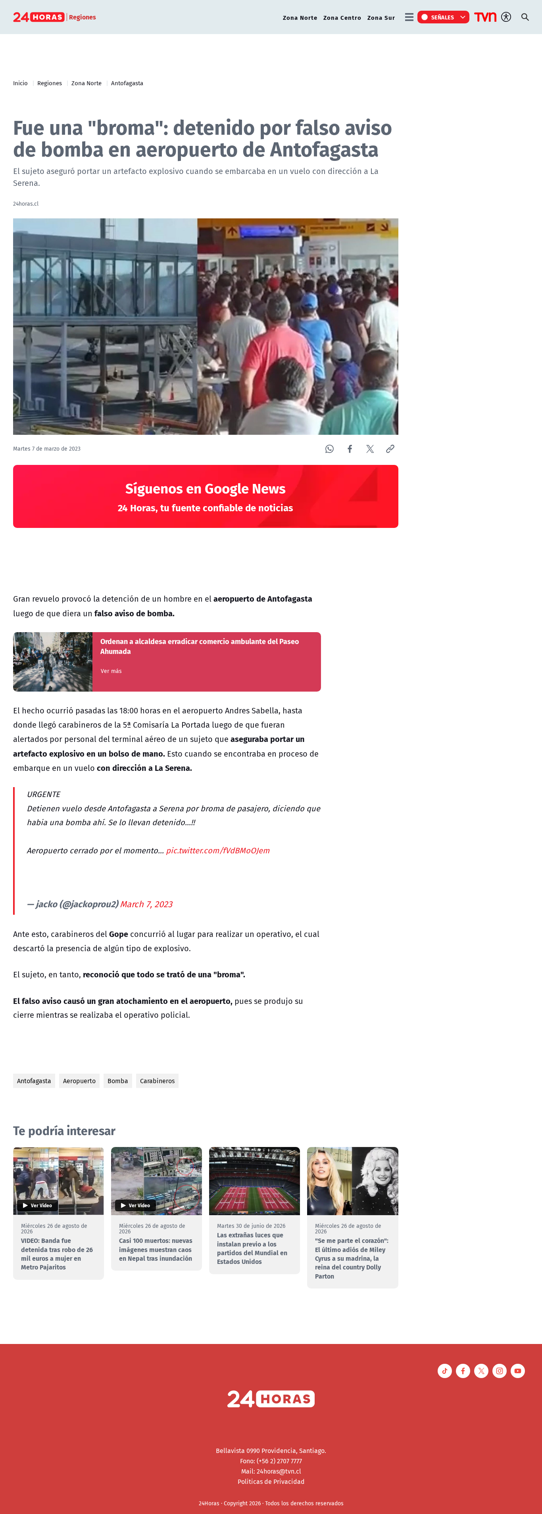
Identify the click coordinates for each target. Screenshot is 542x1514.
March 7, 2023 (146, 904)
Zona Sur (381, 17)
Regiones (49, 82)
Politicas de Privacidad (271, 1481)
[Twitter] (370, 449)
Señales (442, 17)
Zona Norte (300, 17)
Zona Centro (342, 17)
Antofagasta (127, 82)
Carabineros (157, 1081)
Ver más (111, 671)
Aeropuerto (79, 1081)
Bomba (118, 1081)
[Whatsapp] (329, 449)
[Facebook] (350, 449)
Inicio (20, 82)
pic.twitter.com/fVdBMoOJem (217, 850)
